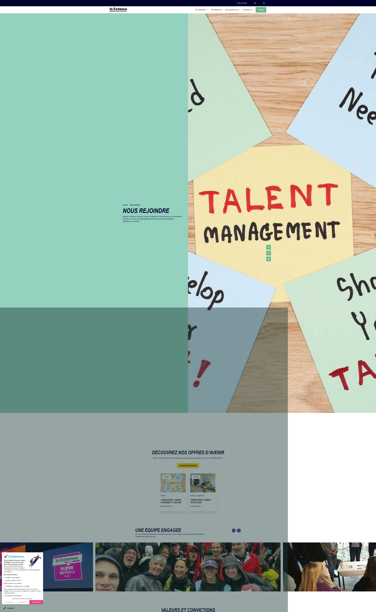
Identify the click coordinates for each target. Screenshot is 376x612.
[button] (264, 3)
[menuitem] (268, 247)
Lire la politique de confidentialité (13, 595)
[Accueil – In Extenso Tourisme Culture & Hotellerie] (118, 10)
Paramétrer (22, 602)
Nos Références (216, 10)
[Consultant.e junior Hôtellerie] (203, 492)
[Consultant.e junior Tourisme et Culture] (173, 492)
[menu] (268, 253)
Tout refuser (9, 602)
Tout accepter (36, 602)
